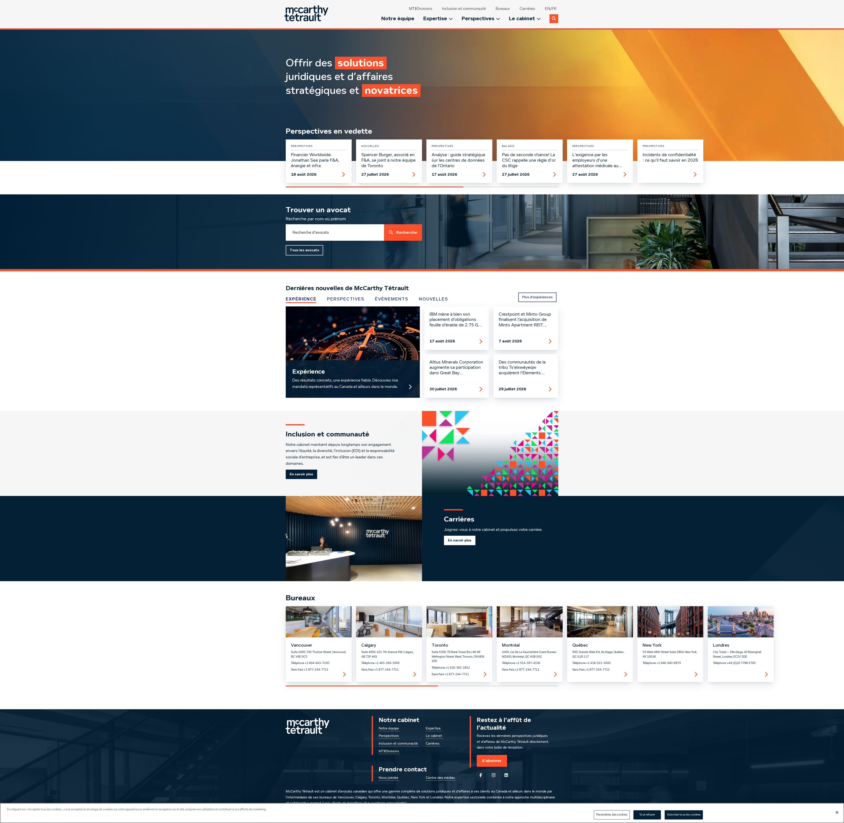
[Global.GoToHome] (306, 14)
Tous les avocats (304, 250)
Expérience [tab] (301, 299)
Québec (580, 645)
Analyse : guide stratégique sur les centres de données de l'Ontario (458, 160)
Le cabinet (522, 18)
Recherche (406, 232)
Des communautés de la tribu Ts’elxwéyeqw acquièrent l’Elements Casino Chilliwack (522, 368)
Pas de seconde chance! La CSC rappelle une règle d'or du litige (529, 160)
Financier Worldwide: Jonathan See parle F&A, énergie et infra (315, 160)
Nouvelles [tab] (433, 299)
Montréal (511, 645)
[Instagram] (493, 775)
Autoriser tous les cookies (683, 814)
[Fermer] (837, 812)
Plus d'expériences (537, 297)
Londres (721, 645)
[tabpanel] (422, 352)
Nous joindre (388, 778)
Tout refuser (647, 814)
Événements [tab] (391, 299)
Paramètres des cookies (611, 814)
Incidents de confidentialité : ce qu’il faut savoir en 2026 (670, 158)
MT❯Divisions (420, 9)
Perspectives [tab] (345, 299)
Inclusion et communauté (464, 9)
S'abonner (492, 760)
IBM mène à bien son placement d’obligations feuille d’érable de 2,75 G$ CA (455, 320)
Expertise (435, 18)
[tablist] (388, 299)
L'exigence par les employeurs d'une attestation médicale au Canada (595, 160)
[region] (422, 813)
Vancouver (301, 645)
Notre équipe (397, 18)
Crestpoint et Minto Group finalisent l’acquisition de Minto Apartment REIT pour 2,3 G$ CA (525, 320)
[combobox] (335, 232)
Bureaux (503, 9)
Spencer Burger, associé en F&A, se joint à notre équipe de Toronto (388, 160)
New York (652, 645)
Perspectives (478, 18)
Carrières (527, 9)
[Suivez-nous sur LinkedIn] (506, 775)
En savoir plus (301, 474)
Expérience (308, 371)
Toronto (440, 645)
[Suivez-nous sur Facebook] (481, 775)
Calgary (368, 645)
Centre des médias (440, 778)
